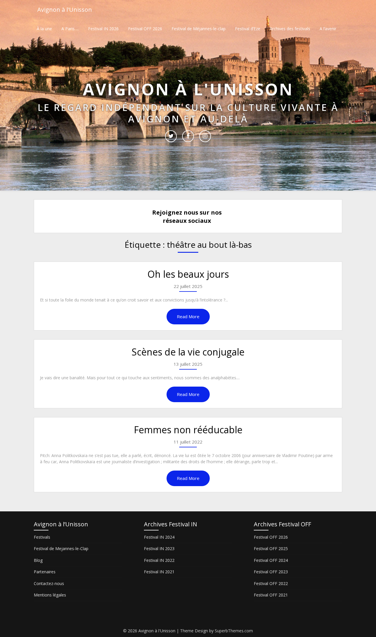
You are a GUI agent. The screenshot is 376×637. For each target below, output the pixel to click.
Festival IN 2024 (159, 537)
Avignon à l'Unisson (64, 10)
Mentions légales (50, 595)
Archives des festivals (290, 28)
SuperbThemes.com (234, 630)
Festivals (42, 537)
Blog (38, 560)
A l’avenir (328, 28)
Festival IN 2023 (159, 548)
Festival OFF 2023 (271, 571)
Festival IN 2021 (159, 571)
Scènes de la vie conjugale (188, 352)
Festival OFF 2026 (145, 28)
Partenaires (45, 571)
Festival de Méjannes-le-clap (199, 28)
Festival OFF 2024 (271, 560)
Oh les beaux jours (188, 274)
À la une (44, 28)
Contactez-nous (49, 583)
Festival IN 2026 (103, 28)
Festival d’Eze (247, 28)
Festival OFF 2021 (271, 595)
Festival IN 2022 (159, 560)
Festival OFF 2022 (271, 583)
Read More (188, 316)
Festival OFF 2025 (271, 548)
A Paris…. (70, 28)
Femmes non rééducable (188, 429)
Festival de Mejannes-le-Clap (61, 548)
